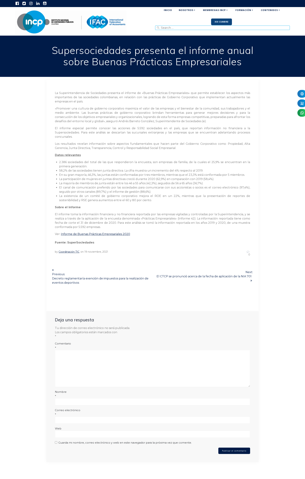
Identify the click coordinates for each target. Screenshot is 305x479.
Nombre (61, 394)
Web (58, 428)
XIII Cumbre (221, 21)
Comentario (63, 345)
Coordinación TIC (69, 251)
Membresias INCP (214, 10)
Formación (243, 10)
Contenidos (269, 10)
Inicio (168, 10)
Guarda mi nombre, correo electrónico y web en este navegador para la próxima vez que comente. (125, 442)
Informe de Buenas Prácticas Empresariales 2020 (95, 234)
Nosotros (186, 10)
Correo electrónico (67, 412)
